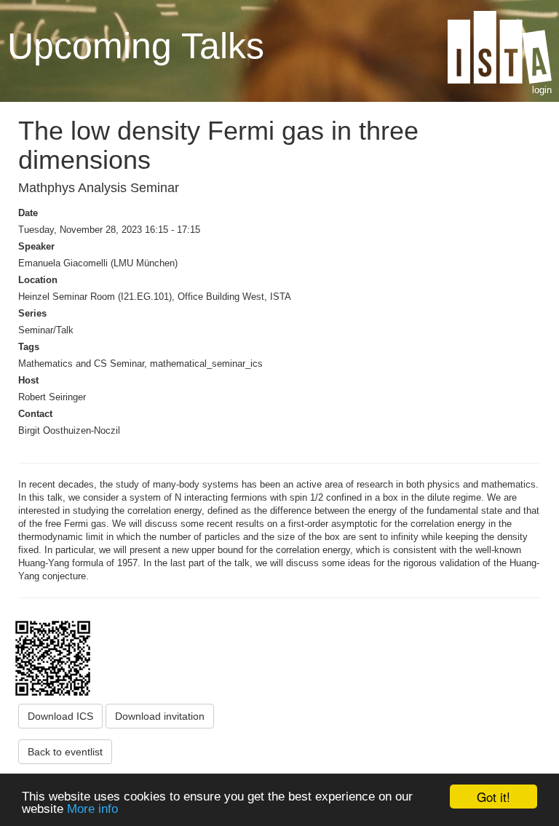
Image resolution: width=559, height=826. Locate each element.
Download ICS (60, 716)
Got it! (493, 796)
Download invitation (160, 716)
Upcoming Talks (135, 45)
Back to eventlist (65, 752)
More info (92, 809)
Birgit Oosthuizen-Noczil (69, 430)
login (542, 89)
